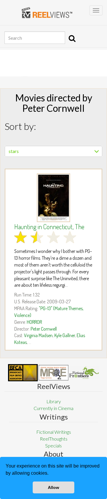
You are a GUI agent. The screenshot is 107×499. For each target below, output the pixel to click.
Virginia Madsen (38, 335)
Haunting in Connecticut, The (49, 226)
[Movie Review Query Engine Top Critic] (53, 372)
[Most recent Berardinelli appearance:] (84, 372)
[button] (50, 474)
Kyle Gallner (64, 335)
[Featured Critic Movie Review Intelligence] (23, 372)
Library (53, 401)
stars (14, 151)
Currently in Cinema (53, 408)
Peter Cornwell (44, 329)
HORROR (34, 322)
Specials (53, 445)
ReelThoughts (53, 438)
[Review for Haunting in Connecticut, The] (53, 197)
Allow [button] (53, 487)
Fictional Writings (53, 432)
